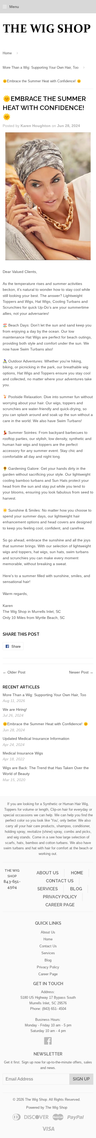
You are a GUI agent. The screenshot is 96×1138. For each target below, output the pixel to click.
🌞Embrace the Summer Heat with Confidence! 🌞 (45, 724)
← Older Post (14, 672)
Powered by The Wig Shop (46, 1108)
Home (7, 53)
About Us (48, 872)
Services (47, 888)
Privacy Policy (60, 896)
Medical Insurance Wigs (23, 753)
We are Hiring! (15, 709)
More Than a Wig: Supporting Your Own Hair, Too (40, 68)
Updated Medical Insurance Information (36, 738)
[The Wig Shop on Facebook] (48, 1043)
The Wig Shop (36, 1100)
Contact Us (60, 880)
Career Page (60, 904)
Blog (76, 888)
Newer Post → (81, 672)
